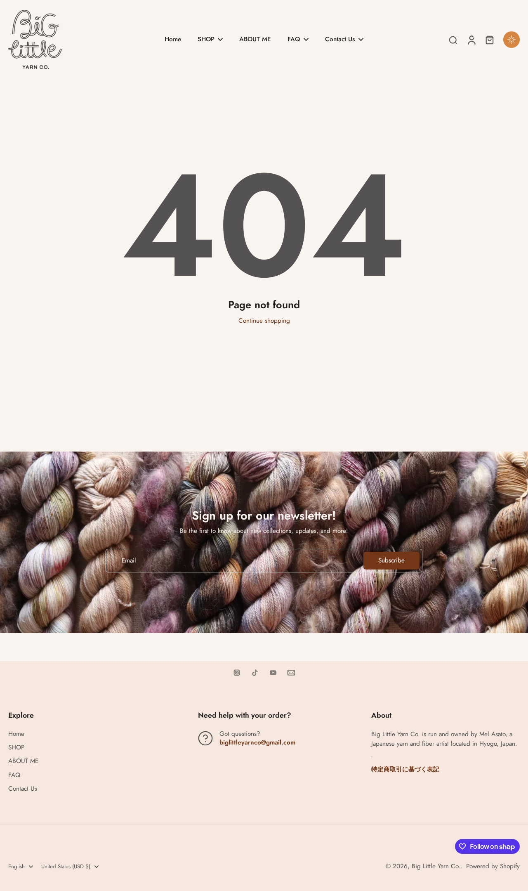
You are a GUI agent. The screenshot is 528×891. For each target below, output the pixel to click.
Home (16, 734)
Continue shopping (264, 320)
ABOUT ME (23, 761)
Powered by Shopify (493, 866)
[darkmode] (511, 39)
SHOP (16, 747)
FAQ (14, 775)
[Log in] (471, 39)
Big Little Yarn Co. (436, 866)
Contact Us (22, 789)
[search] (453, 39)
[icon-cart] (489, 39)
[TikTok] (255, 673)
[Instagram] (237, 673)
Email (129, 560)
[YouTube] (273, 673)
